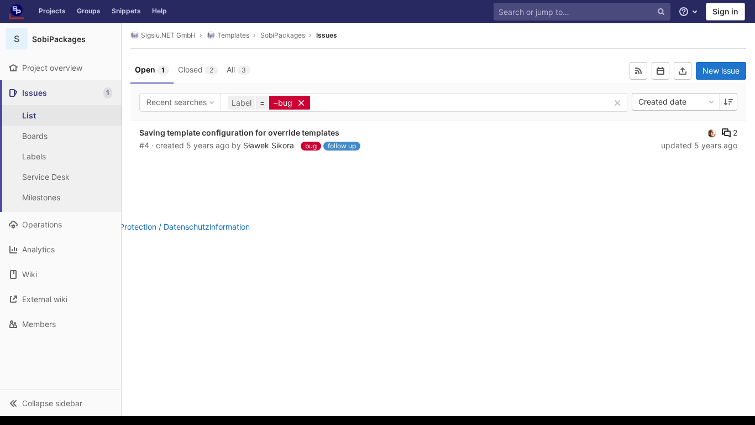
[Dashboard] (16, 11)
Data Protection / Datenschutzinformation (175, 226)
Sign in (725, 11)
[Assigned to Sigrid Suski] (711, 132)
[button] (60, 403)
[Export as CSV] (682, 71)
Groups (89, 11)
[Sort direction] (728, 102)
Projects (52, 11)
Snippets (126, 11)
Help (159, 11)
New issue (721, 70)
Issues (326, 35)
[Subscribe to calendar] (660, 71)
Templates (233, 35)
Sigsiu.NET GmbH (168, 35)
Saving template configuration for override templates (239, 132)
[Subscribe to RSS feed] (638, 71)
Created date (662, 101)
